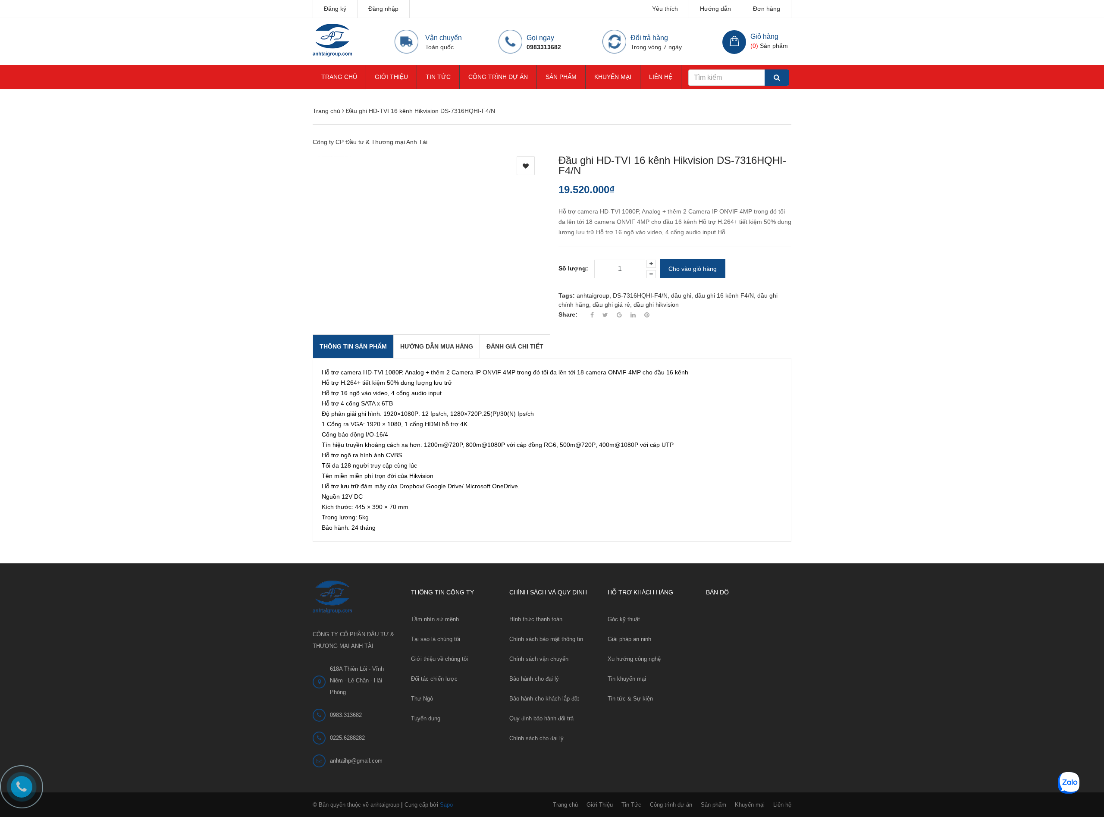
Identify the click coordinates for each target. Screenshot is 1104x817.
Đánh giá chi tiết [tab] (514, 346)
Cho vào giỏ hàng (692, 268)
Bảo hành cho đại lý (534, 679)
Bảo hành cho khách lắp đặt (544, 698)
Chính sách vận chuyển (538, 659)
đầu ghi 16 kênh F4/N (724, 295)
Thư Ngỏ (422, 698)
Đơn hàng (766, 8)
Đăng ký (335, 8)
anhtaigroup (593, 295)
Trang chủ (339, 76)
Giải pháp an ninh (629, 639)
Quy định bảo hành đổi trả (541, 718)
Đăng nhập (383, 8)
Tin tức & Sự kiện (630, 698)
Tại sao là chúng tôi (435, 639)
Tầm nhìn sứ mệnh (435, 619)
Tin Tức (438, 76)
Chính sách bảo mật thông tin (546, 639)
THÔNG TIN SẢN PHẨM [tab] (353, 346)
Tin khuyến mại (627, 679)
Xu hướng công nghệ (634, 659)
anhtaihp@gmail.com (356, 760)
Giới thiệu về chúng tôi (439, 659)
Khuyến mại (612, 76)
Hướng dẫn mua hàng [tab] (436, 346)
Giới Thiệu (391, 76)
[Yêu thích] (526, 165)
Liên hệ (660, 76)
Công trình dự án (498, 76)
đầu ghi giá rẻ (611, 304)
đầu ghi (681, 295)
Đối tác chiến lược (434, 679)
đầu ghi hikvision (656, 304)
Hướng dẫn (715, 8)
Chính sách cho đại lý (536, 738)
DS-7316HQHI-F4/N (640, 295)
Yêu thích (665, 8)
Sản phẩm (561, 76)
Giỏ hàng (764, 36)
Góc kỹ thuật (624, 619)
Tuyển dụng (425, 718)
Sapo (446, 804)
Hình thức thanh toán (535, 619)
